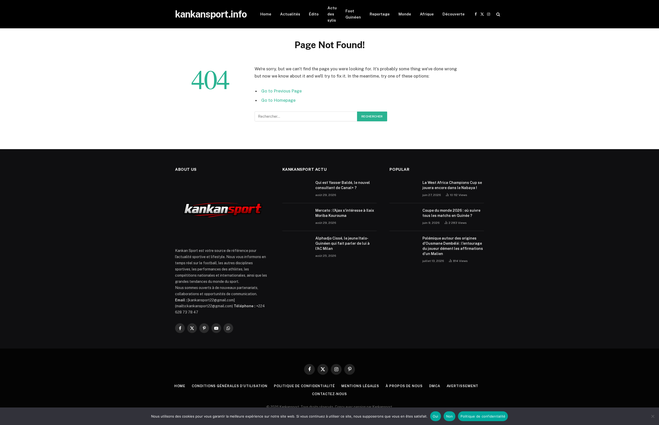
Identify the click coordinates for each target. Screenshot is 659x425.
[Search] (497, 14)
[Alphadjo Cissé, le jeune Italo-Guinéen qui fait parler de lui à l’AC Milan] (296, 245)
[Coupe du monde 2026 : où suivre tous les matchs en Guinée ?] (403, 217)
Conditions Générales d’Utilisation (229, 386)
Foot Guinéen (353, 14)
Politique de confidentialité (304, 386)
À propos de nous (404, 386)
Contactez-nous (329, 394)
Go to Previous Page (281, 91)
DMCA (434, 386)
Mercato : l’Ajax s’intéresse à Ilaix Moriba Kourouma (344, 213)
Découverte (454, 14)
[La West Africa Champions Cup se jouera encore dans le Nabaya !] (403, 189)
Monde (404, 14)
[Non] (652, 416)
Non (449, 416)
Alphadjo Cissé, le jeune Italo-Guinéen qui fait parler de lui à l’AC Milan (342, 243)
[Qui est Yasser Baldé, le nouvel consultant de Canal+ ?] (296, 189)
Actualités (290, 14)
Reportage (380, 14)
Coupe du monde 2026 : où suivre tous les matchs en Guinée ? (451, 213)
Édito (314, 14)
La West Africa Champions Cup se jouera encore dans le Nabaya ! (452, 185)
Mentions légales (360, 386)
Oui (435, 416)
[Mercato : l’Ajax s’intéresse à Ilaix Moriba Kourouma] (296, 217)
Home (265, 14)
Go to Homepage (278, 100)
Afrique (427, 14)
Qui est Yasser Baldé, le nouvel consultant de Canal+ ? (342, 185)
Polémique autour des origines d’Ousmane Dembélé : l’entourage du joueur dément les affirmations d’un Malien (452, 246)
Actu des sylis (332, 14)
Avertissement (463, 386)
